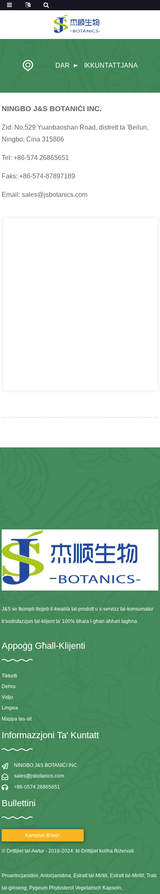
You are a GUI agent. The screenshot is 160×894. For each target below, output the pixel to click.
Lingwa (10, 708)
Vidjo (7, 697)
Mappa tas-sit (17, 719)
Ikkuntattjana (111, 65)
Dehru (9, 686)
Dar (62, 65)
